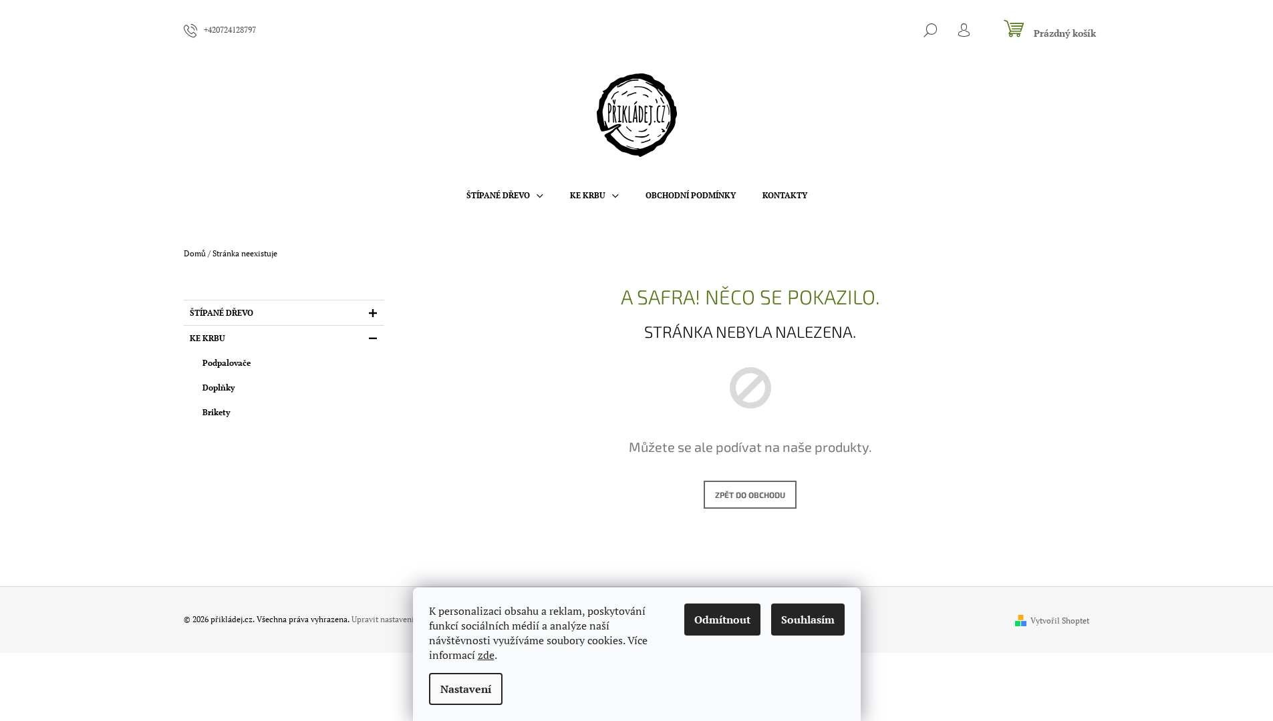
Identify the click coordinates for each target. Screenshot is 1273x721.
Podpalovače (226, 363)
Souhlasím (808, 619)
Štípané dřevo (221, 313)
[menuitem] (505, 196)
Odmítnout (722, 619)
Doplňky (218, 388)
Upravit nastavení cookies (397, 619)
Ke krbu (207, 338)
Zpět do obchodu (750, 494)
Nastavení (465, 689)
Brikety (216, 412)
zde (486, 655)
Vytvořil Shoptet (1059, 621)
